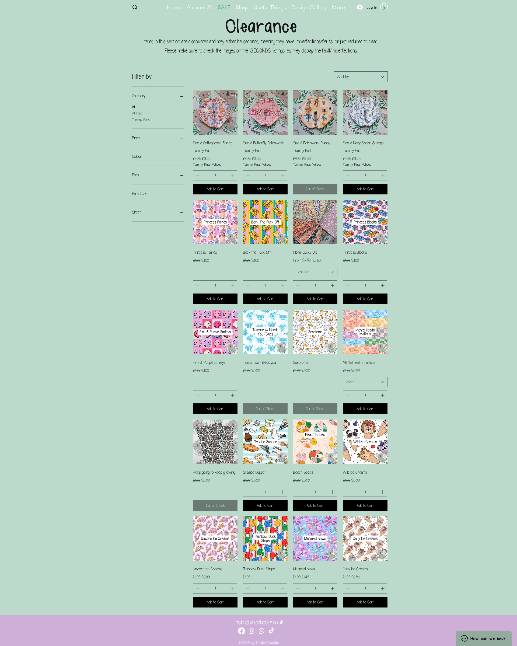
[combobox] (361, 76)
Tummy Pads (141, 120)
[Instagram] (251, 630)
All (133, 107)
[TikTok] (271, 630)
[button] (384, 6)
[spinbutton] (215, 175)
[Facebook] (241, 630)
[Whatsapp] (261, 630)
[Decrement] (197, 175)
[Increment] (233, 175)
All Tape (137, 113)
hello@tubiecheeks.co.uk (260, 622)
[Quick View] (215, 112)
